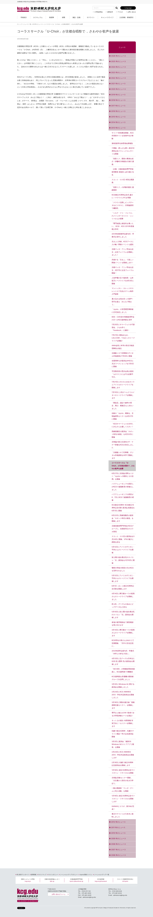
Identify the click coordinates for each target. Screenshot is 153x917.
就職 (63, 17)
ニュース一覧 (27, 24)
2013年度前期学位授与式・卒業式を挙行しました (123, 235)
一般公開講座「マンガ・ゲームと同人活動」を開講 (123, 789)
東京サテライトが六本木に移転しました (123, 815)
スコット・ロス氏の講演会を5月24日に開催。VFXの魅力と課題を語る (123, 539)
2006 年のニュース (118, 855)
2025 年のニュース (118, 61)
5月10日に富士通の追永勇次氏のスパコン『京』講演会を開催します (123, 614)
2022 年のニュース (118, 78)
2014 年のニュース (118, 122)
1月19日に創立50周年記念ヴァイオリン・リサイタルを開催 (123, 771)
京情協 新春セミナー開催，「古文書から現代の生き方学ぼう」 (123, 780)
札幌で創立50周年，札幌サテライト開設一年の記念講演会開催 (123, 734)
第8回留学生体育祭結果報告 (122, 143)
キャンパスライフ (107, 17)
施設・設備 (76, 17)
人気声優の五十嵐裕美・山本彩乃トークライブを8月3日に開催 (123, 281)
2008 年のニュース (118, 844)
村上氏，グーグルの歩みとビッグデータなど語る (123, 605)
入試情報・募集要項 (126, 17)
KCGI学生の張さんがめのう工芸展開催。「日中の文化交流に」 (123, 643)
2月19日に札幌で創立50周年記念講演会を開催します (122, 763)
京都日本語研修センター (52, 880)
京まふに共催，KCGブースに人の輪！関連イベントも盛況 (123, 242)
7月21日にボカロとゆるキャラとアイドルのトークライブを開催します (123, 385)
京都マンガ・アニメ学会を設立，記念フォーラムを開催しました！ (123, 252)
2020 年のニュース (118, 89)
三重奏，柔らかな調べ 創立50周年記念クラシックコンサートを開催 (123, 151)
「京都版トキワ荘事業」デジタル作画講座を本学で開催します (123, 455)
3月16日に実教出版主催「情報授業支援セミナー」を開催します (123, 705)
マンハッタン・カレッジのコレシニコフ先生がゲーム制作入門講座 (123, 291)
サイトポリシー (53, 874)
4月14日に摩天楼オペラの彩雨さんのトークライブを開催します (123, 633)
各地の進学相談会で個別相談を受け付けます (123, 623)
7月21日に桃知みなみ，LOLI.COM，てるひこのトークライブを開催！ (123, 338)
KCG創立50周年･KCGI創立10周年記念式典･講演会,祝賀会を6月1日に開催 (123, 508)
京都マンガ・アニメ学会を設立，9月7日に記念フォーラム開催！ (123, 270)
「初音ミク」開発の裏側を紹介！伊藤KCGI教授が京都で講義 (123, 161)
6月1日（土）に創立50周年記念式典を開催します (123, 587)
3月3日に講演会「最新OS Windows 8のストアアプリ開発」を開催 (123, 744)
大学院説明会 (98, 12)
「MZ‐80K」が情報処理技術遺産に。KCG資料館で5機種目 (123, 670)
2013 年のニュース (118, 128)
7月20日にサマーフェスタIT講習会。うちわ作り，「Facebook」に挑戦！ (123, 327)
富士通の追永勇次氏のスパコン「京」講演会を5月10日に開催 (123, 560)
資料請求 (110, 12)
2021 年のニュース (118, 83)
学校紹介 (24, 17)
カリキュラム (38, 17)
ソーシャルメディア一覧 (101, 874)
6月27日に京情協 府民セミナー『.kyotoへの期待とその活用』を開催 (123, 476)
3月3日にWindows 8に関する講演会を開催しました (123, 685)
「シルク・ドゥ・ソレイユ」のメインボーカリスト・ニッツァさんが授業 (123, 216)
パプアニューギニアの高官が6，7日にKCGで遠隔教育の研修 (123, 497)
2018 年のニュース (118, 100)
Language (128, 8)
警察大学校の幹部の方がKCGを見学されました (123, 569)
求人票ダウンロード (23, 874)
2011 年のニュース (118, 827)
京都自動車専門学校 (76, 880)
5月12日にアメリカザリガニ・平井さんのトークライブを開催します (123, 578)
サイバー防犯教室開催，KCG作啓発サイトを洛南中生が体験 (123, 136)
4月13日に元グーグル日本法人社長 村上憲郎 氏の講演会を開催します (123, 661)
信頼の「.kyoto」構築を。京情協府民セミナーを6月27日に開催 (123, 416)
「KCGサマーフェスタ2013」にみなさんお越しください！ (123, 425)
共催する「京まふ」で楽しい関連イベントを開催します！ (123, 261)
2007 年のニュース (118, 850)
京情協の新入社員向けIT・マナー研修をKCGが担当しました (123, 445)
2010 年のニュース (118, 833)
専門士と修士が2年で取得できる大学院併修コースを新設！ (123, 714)
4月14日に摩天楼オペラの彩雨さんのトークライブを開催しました (123, 596)
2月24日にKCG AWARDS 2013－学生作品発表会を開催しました (123, 695)
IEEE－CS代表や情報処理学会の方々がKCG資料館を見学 (123, 318)
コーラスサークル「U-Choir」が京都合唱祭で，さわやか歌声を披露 (123, 466)
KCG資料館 (101, 880)
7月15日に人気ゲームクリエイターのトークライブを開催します (123, 395)
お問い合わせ (132, 12)
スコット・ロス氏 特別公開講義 (123, 181)
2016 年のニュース (118, 111)
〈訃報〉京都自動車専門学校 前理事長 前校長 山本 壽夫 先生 (123, 172)
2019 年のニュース (118, 95)
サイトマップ (42, 874)
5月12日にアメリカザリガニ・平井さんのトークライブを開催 (123, 550)
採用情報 (33, 874)
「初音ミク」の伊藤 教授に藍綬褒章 (123, 188)
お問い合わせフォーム (58, 894)
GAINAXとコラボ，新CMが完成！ (123, 807)
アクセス (120, 12)
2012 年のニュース (118, 822)
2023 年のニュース (118, 72)
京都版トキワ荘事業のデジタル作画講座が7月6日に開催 (123, 354)
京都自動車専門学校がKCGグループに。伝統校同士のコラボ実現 (123, 529)
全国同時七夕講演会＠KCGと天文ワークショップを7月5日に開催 (123, 363)
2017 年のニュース (118, 106)
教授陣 (51, 17)
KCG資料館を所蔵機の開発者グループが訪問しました (123, 677)
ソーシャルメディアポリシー (69, 874)
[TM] (37, 7)
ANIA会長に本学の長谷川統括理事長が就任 (123, 346)
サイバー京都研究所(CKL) (125, 880)
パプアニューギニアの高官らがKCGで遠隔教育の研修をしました (123, 487)
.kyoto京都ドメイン (86, 874)
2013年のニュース (37, 24)
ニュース (122, 47)
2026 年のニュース (118, 56)
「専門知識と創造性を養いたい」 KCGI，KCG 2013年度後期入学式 (123, 226)
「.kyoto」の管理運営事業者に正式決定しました (123, 310)
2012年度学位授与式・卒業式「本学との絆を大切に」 (123, 652)
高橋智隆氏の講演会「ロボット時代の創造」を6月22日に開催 (123, 434)
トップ (20, 24)
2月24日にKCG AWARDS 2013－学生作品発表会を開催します (123, 755)
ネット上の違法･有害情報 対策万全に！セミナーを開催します (123, 723)
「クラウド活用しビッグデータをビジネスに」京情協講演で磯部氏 (123, 205)
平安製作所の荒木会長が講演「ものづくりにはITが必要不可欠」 (123, 374)
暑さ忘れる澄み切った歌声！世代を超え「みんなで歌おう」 (123, 302)
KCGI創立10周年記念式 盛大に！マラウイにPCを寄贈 (122, 196)
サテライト (91, 17)
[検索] (116, 8)
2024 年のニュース (118, 67)
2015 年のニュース (118, 117)
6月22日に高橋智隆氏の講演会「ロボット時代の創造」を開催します (123, 518)
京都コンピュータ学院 (28, 880)
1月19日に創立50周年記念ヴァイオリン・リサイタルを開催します (123, 798)
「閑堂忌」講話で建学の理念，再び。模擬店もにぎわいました (123, 406)
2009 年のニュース (118, 838)
